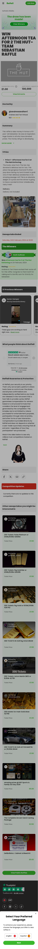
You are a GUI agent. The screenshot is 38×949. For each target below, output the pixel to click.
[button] (11, 936)
